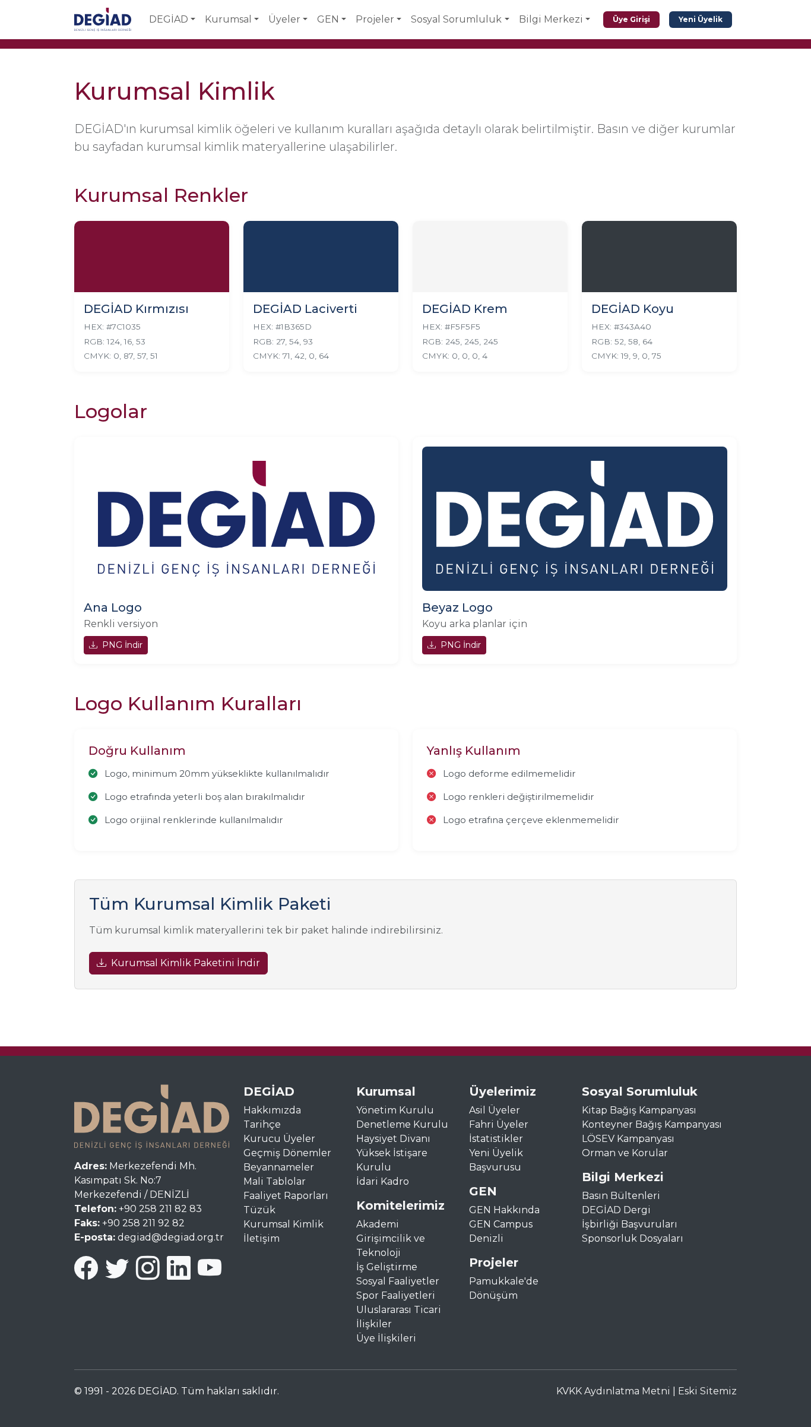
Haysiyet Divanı (393, 1138)
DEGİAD (168, 19)
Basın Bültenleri (621, 1195)
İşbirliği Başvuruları (629, 1224)
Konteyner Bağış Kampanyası (652, 1124)
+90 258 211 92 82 (143, 1223)
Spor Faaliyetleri (395, 1295)
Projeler (375, 19)
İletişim (261, 1238)
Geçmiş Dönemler (287, 1153)
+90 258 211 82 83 (160, 1208)
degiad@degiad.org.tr (171, 1237)
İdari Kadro (382, 1181)
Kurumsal (228, 19)
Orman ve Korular (625, 1153)
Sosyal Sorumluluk (456, 19)
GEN (328, 19)
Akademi (377, 1224)
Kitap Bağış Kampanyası (639, 1110)
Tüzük (259, 1210)
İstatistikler (496, 1138)
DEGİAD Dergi (616, 1210)
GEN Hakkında (504, 1210)
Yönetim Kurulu (395, 1110)
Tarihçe (262, 1124)
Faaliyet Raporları (285, 1195)
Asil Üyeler (494, 1110)
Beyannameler (278, 1167)
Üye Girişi (631, 19)
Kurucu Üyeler (279, 1138)
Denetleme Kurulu (402, 1124)
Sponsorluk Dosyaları (632, 1238)
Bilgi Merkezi (551, 19)
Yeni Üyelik (701, 19)
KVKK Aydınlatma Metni (613, 1391)
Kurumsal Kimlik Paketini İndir (185, 963)
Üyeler (284, 19)
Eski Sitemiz (707, 1391)
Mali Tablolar (274, 1181)
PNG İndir (122, 645)
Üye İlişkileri (386, 1338)
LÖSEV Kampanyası (628, 1138)
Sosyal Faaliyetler (397, 1281)
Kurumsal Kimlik (283, 1224)
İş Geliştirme (386, 1267)
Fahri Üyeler (498, 1124)
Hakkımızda (272, 1110)
